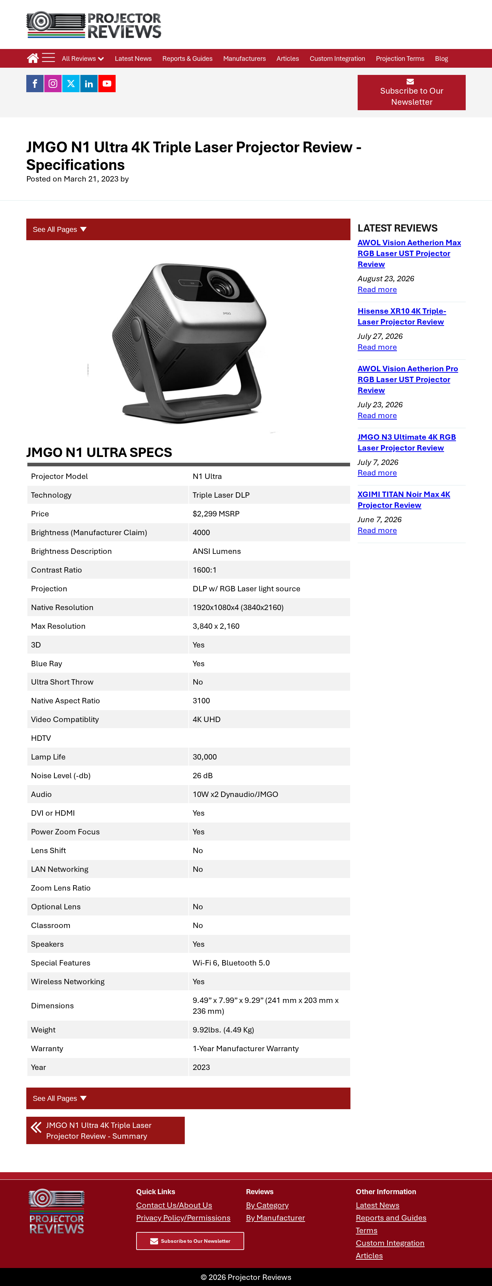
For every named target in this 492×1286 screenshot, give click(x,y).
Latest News (133, 58)
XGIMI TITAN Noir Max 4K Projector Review (404, 499)
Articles (288, 58)
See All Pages (55, 229)
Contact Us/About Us (174, 1205)
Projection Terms (400, 58)
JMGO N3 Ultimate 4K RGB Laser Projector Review (407, 442)
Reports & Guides (187, 58)
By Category (267, 1205)
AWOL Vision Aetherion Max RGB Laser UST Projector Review (409, 253)
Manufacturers (244, 58)
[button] (412, 92)
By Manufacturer (275, 1217)
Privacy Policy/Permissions (183, 1217)
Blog (441, 58)
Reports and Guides (391, 1217)
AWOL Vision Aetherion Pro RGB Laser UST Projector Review (408, 379)
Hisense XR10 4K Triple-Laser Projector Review (402, 316)
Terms (366, 1230)
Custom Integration (337, 58)
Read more (377, 289)
